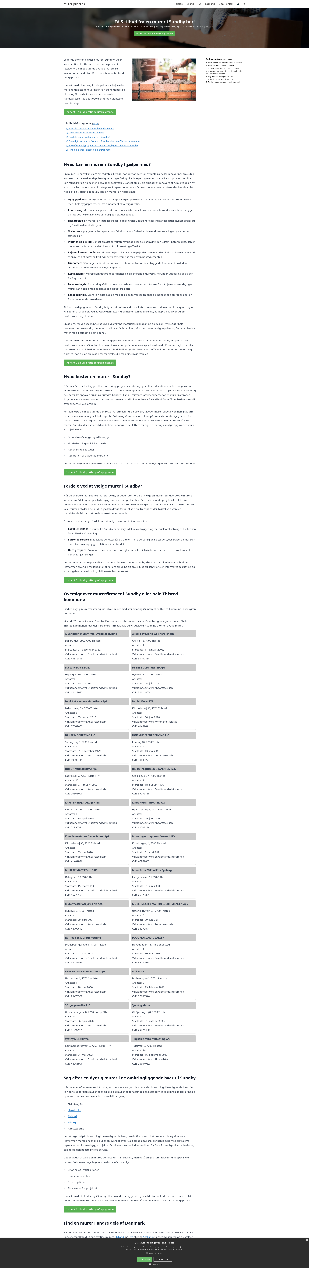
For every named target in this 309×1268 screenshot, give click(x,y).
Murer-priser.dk (74, 4)
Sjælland (210, 3)
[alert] (154, 1253)
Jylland (190, 3)
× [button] (307, 1240)
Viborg (72, 1122)
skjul (95, 123)
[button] (146, 1253)
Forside (178, 3)
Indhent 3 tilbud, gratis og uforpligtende (154, 33)
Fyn (199, 3)
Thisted (72, 1116)
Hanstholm (74, 1110)
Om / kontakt (226, 3)
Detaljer (180, 1249)
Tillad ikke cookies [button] (163, 1259)
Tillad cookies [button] (144, 1259)
